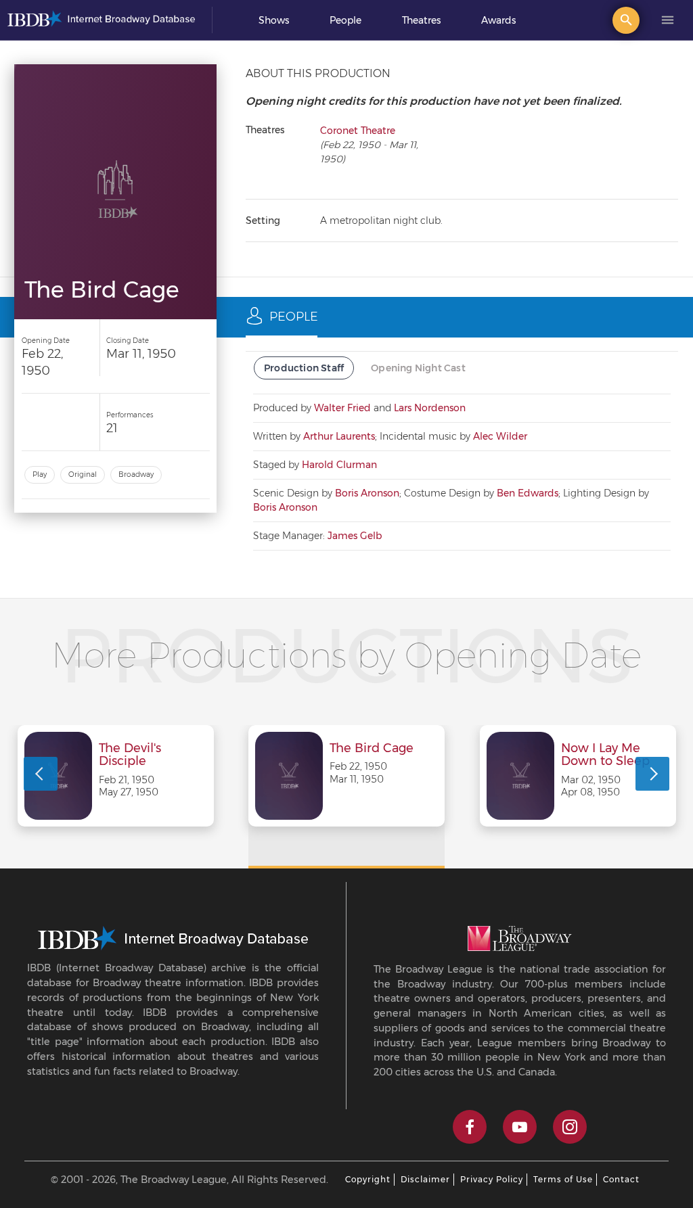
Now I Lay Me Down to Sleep (605, 755)
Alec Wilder (500, 436)
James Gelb (355, 536)
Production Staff (304, 368)
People (345, 20)
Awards (498, 20)
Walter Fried (342, 408)
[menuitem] (273, 20)
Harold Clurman (339, 465)
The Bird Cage (371, 749)
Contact (621, 1179)
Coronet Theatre (357, 130)
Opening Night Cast (418, 368)
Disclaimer (425, 1179)
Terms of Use (563, 1179)
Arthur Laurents (339, 436)
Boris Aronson (367, 493)
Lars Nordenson (430, 408)
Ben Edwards (527, 493)
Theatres (421, 20)
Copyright (367, 1179)
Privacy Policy (491, 1179)
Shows (274, 20)
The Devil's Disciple (130, 755)
